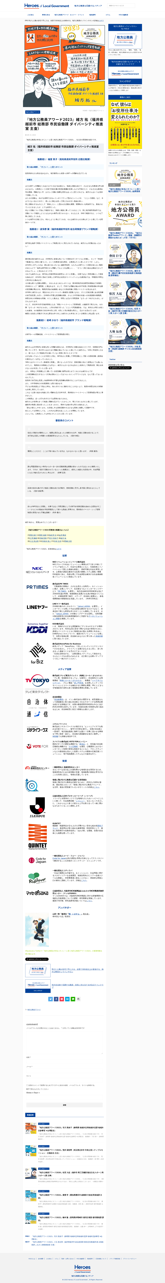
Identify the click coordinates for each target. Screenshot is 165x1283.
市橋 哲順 (43, 538)
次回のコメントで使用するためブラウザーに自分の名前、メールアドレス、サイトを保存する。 (62, 1085)
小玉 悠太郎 (34, 541)
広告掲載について (101, 1259)
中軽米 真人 (46, 541)
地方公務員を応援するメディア (83, 1276)
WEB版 (55, 736)
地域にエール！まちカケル (70, 680)
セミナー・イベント (77, 15)
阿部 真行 (33, 535)
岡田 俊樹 (42, 535)
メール (29, 1067)
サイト (28, 1076)
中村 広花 (57, 541)
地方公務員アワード (62, 15)
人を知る (31, 15)
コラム (108, 15)
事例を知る (46, 15)
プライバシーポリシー (129, 1259)
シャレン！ (80, 801)
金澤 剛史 (62, 535)
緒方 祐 (63, 538)
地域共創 (99, 636)
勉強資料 (92, 15)
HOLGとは (32, 1259)
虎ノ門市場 (78, 683)
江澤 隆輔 (33, 538)
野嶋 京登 (68, 541)
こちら (96, 787)
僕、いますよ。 (75, 914)
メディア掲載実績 (114, 1259)
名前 (28, 1057)
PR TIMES (62, 591)
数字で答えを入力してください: (37, 1089)
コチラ (101, 20)
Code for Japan (59, 858)
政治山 (82, 744)
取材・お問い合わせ (68, 1259)
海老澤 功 (52, 535)
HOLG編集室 (123, 15)
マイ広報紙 (73, 746)
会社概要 (40, 1259)
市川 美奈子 (53, 538)
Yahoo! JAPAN (84, 606)
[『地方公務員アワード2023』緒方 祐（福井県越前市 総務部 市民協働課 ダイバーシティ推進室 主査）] (67, 999)
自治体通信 (58, 699)
